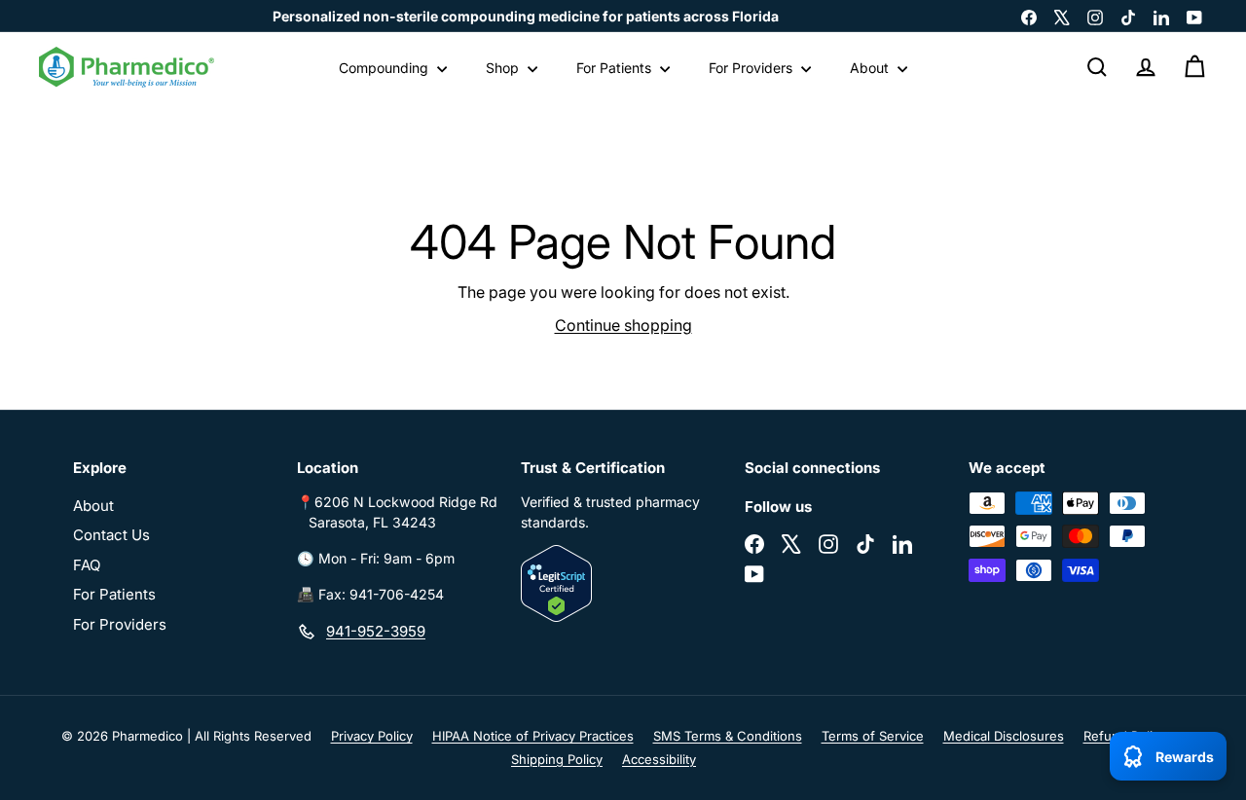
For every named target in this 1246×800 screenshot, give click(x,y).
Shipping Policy (557, 759)
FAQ (86, 565)
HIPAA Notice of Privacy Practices (533, 736)
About (871, 67)
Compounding (385, 67)
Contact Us (111, 535)
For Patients (615, 67)
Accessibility (659, 759)
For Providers (752, 67)
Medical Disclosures (1003, 736)
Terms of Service (873, 736)
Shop (504, 67)
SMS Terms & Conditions (727, 736)
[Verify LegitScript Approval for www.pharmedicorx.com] (623, 583)
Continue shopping (623, 325)
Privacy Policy (372, 736)
